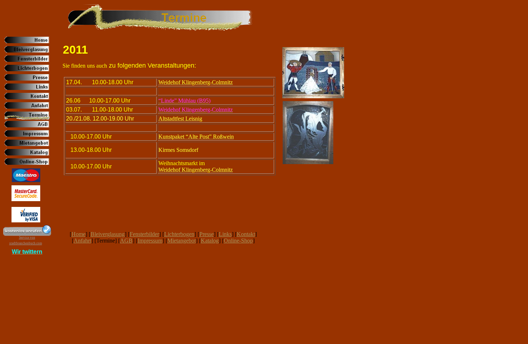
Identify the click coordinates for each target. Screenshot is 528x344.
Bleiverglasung (108, 234)
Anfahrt (82, 240)
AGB (126, 240)
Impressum (150, 240)
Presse (206, 234)
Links (225, 234)
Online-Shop (238, 240)
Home (78, 234)
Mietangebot (181, 240)
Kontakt (246, 234)
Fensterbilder (144, 234)
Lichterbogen (179, 234)
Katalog (210, 240)
